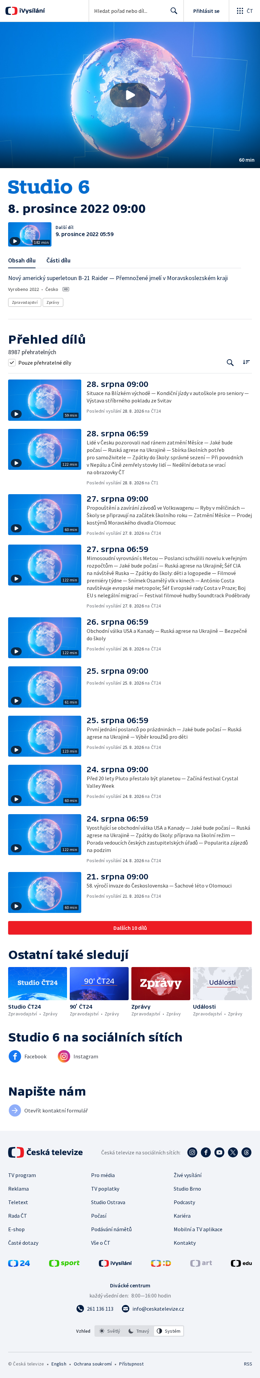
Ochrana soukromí (93, 1364)
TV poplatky (105, 1188)
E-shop (16, 1229)
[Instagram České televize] (192, 1152)
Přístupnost (131, 1364)
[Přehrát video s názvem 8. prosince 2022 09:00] (130, 95)
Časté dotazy (23, 1242)
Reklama (18, 1188)
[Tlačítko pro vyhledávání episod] (230, 362)
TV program (22, 1175)
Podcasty (184, 1202)
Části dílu (58, 260)
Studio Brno (187, 1188)
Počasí (98, 1215)
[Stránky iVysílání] (115, 1264)
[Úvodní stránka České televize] (46, 1152)
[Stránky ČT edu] (241, 1264)
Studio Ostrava (108, 1202)
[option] (109, 1331)
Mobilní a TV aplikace (198, 1229)
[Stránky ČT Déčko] (161, 1264)
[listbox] (139, 1331)
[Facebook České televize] (205, 1152)
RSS (248, 1364)
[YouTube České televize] (219, 1152)
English (58, 1364)
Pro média (103, 1175)
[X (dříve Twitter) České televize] (233, 1152)
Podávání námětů (111, 1229)
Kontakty (185, 1242)
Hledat (174, 10)
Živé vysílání (187, 1175)
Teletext (18, 1202)
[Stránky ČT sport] (64, 1264)
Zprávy (52, 302)
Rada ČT (17, 1215)
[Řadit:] (246, 361)
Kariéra (182, 1215)
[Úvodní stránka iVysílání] (31, 11)
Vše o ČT (100, 1242)
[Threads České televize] (246, 1152)
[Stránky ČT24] (19, 1264)
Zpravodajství (25, 302)
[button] (130, 95)
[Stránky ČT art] (201, 1264)
